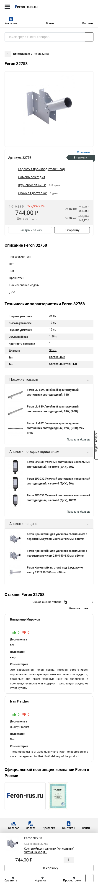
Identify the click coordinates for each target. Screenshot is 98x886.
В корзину (72, 230)
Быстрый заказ (30, 230)
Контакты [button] (11, 23)
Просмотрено (72, 880)
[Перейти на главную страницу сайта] (34, 7)
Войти (50, 23)
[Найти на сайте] (89, 36)
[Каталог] (7, 7)
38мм (53, 350)
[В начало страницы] (89, 878)
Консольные (21, 53)
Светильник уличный (63, 364)
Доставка (49, 828)
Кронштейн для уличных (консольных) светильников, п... (49, 850)
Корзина (87, 23)
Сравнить (11, 880)
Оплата (31, 828)
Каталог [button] (13, 828)
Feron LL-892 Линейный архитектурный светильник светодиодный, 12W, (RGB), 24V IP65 (55, 428)
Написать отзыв (78, 608)
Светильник (57, 357)
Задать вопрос (96, 443)
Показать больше (78, 439)
